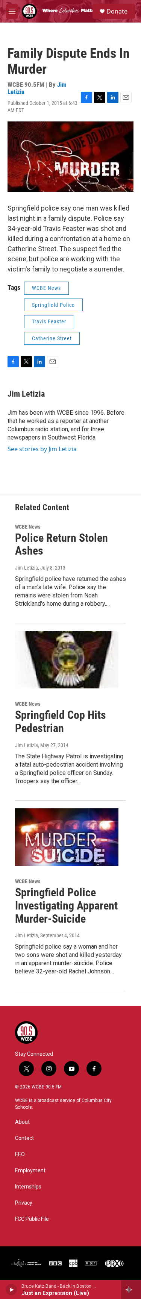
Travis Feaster (49, 321)
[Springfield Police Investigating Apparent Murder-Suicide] (66, 837)
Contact (24, 1138)
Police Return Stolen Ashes (61, 544)
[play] (11, 1289)
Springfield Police (53, 305)
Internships (28, 1187)
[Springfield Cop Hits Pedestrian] (66, 659)
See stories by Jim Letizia (42, 449)
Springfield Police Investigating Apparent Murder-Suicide (66, 905)
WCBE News (46, 288)
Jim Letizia (26, 394)
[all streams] (131, 1289)
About (22, 1122)
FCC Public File (32, 1219)
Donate (116, 11)
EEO (20, 1154)
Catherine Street (52, 338)
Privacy (23, 1203)
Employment (30, 1170)
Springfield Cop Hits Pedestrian (60, 721)
